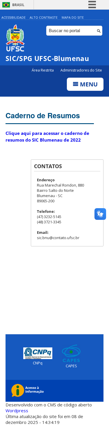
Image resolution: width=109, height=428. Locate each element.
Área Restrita (43, 70)
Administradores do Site (81, 70)
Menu (88, 84)
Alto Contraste (44, 17)
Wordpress (17, 410)
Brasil (18, 4)
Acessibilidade (13, 17)
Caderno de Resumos (43, 115)
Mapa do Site (73, 17)
